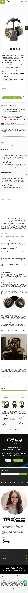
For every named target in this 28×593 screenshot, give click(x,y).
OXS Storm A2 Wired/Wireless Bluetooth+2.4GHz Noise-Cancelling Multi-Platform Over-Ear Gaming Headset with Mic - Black (6, 415)
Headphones (7, 10)
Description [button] (4, 194)
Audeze (12, 410)
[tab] (14, 194)
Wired (12, 10)
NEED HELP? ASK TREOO (14, 84)
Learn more (5, 71)
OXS (3, 410)
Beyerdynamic (22, 410)
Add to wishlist (24, 97)
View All (14, 429)
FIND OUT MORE (18, 460)
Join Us (8, 460)
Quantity (4, 88)
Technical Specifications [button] (8, 384)
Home (2, 10)
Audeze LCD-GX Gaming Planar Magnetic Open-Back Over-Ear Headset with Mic (13, 414)
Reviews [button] (3, 388)
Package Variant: (6, 76)
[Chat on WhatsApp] (25, 582)
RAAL (3, 53)
